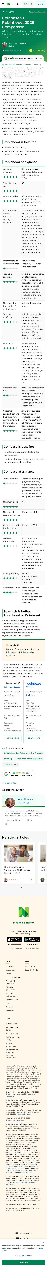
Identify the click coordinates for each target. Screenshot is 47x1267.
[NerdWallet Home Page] (9, 4)
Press (8, 1003)
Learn (11, 12)
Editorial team (12, 1000)
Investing (8, 759)
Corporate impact (14, 977)
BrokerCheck (28, 1172)
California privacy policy (13, 1038)
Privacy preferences (11, 1044)
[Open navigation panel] (3, 4)
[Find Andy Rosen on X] (19, 802)
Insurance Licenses (24, 1114)
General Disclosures (25, 1170)
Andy (24, 799)
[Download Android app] (32, 939)
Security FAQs (31, 970)
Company (10, 966)
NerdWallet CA (25, 1238)
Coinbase (10, 655)
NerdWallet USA (25, 1233)
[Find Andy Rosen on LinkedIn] (27, 802)
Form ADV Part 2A (21, 1166)
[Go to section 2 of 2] (25, 887)
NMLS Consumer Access (15, 1094)
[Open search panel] (18, 4)
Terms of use (11, 1024)
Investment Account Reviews (29, 759)
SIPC (31, 1160)
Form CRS (9, 1166)
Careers (9, 974)
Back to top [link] (11, 783)
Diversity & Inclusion (10, 982)
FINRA (26, 1160)
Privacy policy (12, 1034)
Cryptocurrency (11, 764)
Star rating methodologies (12, 994)
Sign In (28, 4)
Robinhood (26, 652)
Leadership (11, 970)
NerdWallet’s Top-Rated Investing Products (23, 753)
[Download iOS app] (14, 939)
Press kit (9, 1007)
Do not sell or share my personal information (12, 1054)
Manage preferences (23, 1255)
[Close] (43, 1242)
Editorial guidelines (10, 988)
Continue (23, 1262)
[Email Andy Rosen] (23, 802)
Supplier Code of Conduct (13, 1028)
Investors (10, 1011)
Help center (30, 966)
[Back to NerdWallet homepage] (3, 12)
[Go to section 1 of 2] (21, 887)
